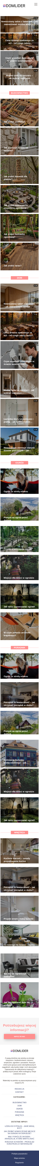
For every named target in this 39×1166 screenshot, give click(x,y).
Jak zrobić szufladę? (14, 122)
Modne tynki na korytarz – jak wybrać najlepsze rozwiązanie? (19, 77)
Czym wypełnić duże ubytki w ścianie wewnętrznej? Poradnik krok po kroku (19, 59)
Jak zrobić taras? (12, 265)
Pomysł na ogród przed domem (16, 518)
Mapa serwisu (19, 1158)
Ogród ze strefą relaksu (16, 491)
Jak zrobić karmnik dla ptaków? (15, 177)
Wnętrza (19, 832)
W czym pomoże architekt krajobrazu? (17, 634)
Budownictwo (19, 93)
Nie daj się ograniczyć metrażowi (15, 975)
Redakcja (19, 1089)
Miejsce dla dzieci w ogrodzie (19, 578)
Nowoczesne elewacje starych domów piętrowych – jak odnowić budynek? (19, 449)
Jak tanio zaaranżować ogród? (19, 607)
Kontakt (19, 1092)
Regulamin (19, 1163)
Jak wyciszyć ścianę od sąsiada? (16, 149)
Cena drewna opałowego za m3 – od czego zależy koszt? (19, 42)
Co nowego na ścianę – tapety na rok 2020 (19, 946)
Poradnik (19, 647)
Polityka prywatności (19, 1154)
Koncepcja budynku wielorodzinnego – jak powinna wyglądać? (15, 761)
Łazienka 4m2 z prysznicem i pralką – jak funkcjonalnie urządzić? (18, 420)
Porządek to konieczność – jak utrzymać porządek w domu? (19, 703)
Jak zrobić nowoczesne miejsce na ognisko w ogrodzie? (16, 207)
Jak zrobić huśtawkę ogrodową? (14, 235)
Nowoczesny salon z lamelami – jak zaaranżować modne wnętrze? (19, 22)
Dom (19, 278)
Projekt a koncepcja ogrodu (18, 549)
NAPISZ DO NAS (19, 1036)
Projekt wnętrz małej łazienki (18, 919)
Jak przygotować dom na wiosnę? (16, 1003)
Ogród (19, 463)
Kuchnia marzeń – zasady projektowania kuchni (17, 859)
